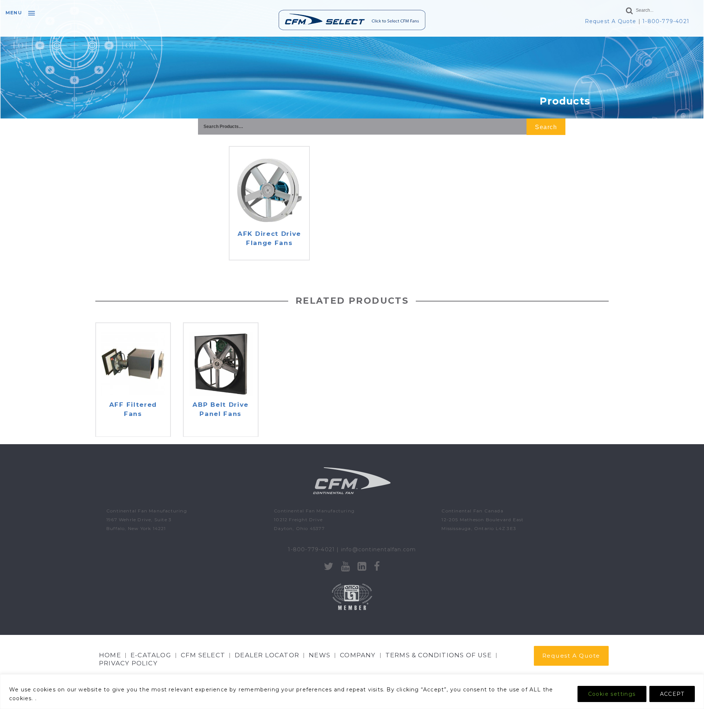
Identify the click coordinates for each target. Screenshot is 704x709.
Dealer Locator (267, 655)
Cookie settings (612, 694)
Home (110, 655)
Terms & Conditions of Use (438, 655)
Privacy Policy (128, 663)
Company (357, 655)
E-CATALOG (151, 655)
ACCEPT (672, 694)
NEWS (319, 655)
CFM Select (203, 655)
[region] (352, 691)
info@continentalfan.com (378, 549)
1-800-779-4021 (665, 21)
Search (546, 127)
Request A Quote (611, 21)
